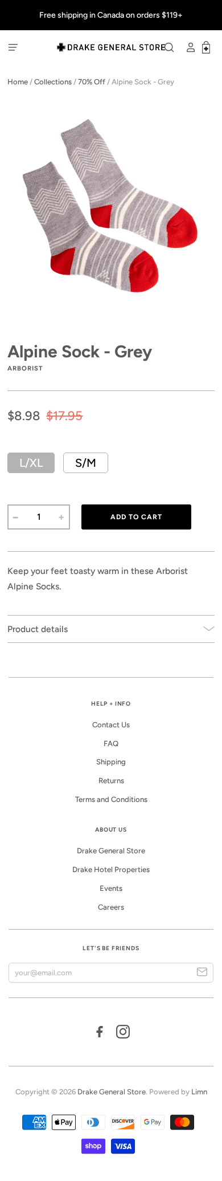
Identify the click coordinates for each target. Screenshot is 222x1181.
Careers (111, 907)
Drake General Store (111, 850)
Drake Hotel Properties (111, 869)
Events (111, 888)
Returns (111, 780)
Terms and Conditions (111, 799)
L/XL (31, 463)
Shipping (111, 762)
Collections (53, 82)
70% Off (91, 82)
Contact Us (111, 724)
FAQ (111, 743)
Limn (199, 1092)
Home (17, 82)
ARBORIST (25, 368)
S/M (85, 463)
